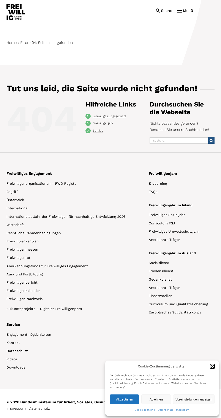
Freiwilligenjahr (103, 123)
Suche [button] (166, 10)
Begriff (12, 192)
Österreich (15, 200)
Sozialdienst (159, 263)
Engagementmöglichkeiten (28, 334)
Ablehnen (156, 399)
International (17, 208)
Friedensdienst (161, 271)
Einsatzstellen (160, 296)
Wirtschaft (15, 225)
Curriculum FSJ (162, 223)
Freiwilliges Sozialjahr (167, 215)
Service (98, 130)
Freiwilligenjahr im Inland (171, 205)
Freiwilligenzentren (22, 241)
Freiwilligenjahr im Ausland (172, 253)
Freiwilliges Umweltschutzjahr (174, 231)
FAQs (153, 192)
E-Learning (158, 183)
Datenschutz (165, 409)
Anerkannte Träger (164, 240)
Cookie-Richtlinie (145, 409)
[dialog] (162, 388)
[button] (212, 366)
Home (11, 42)
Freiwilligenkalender (23, 291)
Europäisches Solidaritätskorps (175, 312)
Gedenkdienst (160, 279)
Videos (11, 359)
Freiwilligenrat (18, 258)
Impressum (182, 409)
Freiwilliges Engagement (109, 116)
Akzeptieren (124, 399)
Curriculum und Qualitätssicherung (178, 304)
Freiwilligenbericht (22, 282)
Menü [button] (188, 10)
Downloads (15, 367)
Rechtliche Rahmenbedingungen (33, 233)
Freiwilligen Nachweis (24, 299)
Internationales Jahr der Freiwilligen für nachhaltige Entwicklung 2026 (65, 217)
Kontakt (13, 343)
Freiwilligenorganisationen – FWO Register (42, 183)
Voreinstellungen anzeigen (193, 399)
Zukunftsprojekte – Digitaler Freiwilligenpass (44, 309)
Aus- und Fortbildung (24, 274)
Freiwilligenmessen (22, 249)
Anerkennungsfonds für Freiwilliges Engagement (47, 266)
